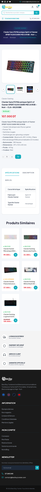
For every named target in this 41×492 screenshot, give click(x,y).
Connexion (5, 436)
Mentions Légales (7, 422)
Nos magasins (6, 412)
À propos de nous (7, 409)
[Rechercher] (36, 13)
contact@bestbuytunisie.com (30, 1)
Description (28, 173)
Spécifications (12, 173)
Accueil (5, 37)
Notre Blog (5, 449)
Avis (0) (8, 180)
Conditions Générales (9, 419)
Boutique (13, 37)
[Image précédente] (5, 66)
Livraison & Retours (8, 416)
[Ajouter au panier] (18, 157)
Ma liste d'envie (7, 443)
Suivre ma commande (9, 446)
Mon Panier (5, 439)
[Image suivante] (36, 66)
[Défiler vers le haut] (3, 89)
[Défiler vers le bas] (37, 89)
